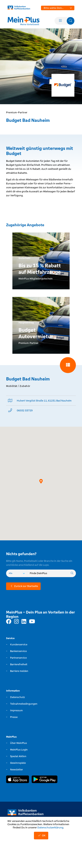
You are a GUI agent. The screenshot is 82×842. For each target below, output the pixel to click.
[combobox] (57, 8)
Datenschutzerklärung (50, 827)
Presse (14, 717)
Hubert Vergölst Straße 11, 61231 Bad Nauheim (44, 400)
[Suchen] (72, 573)
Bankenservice (18, 651)
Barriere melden (19, 671)
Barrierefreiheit (18, 664)
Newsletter (16, 769)
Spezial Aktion (18, 756)
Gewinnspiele (18, 763)
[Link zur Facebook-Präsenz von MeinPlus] (8, 621)
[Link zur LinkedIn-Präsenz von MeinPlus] (24, 621)
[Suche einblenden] (70, 21)
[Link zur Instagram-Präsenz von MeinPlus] (16, 621)
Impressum (16, 710)
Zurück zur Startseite (26, 586)
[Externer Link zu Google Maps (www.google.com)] (10, 400)
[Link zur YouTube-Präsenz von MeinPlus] (32, 621)
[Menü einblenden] (60, 21)
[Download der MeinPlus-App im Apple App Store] (17, 779)
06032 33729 (25, 410)
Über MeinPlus (18, 743)
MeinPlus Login (19, 749)
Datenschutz (17, 697)
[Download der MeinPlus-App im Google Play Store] (44, 779)
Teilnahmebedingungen (23, 703)
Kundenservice (18, 644)
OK (44, 835)
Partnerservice (18, 657)
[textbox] (57, 8)
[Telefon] (10, 410)
